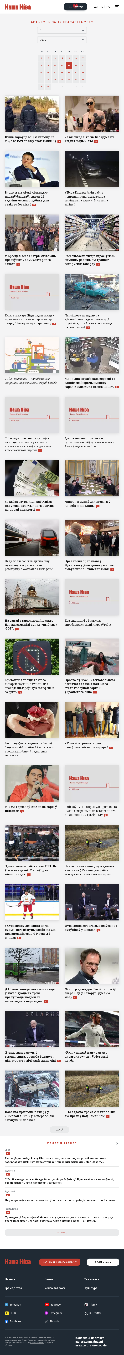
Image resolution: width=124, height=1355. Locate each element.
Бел (96, 6)
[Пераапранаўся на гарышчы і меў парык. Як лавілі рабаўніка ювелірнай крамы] (62, 1200)
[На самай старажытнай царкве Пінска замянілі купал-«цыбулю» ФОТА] (32, 605)
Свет (7, 1149)
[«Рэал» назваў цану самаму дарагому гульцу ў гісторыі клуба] (92, 1037)
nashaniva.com (37, 1342)
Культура (91, 1288)
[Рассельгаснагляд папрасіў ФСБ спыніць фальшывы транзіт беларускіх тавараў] (92, 240)
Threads (54, 1321)
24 (8, 1212)
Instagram (56, 1313)
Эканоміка (91, 1279)
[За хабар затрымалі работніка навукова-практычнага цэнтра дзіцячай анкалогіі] (32, 486)
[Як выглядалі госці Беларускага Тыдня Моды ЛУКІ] (92, 119)
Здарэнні (10, 1170)
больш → (62, 1232)
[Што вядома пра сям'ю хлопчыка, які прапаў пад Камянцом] (92, 1096)
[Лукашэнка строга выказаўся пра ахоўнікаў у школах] (92, 912)
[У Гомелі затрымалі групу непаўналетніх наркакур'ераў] (92, 729)
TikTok (93, 1304)
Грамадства (11, 1208)
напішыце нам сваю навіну (60, 1262)
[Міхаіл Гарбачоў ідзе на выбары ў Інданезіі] (32, 791)
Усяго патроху (55, 1288)
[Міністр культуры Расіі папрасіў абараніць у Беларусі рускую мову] (92, 975)
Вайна (49, 1279)
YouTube (56, 1304)
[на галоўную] (18, 7)
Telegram (15, 1304)
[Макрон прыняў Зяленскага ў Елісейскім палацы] (92, 486)
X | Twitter (95, 1313)
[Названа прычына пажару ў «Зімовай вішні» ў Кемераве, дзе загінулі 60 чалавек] (32, 1096)
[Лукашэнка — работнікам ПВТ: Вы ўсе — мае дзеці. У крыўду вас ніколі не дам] (32, 850)
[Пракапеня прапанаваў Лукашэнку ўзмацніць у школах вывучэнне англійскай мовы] (92, 545)
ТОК (13, 1313)
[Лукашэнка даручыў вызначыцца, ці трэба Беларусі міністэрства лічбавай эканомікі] (32, 1037)
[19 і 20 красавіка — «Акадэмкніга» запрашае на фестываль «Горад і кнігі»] (32, 363)
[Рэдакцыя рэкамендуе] (117, 1143)
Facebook (15, 1321)
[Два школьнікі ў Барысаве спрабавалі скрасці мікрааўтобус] (92, 605)
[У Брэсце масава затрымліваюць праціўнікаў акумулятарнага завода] (32, 240)
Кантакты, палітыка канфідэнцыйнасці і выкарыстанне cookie (91, 1341)
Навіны (10, 1279)
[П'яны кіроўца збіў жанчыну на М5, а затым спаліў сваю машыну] (32, 119)
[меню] (117, 6)
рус (108, 6)
